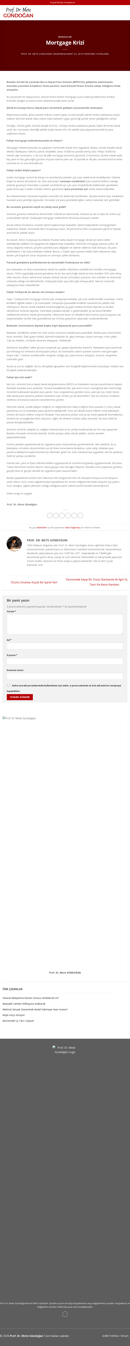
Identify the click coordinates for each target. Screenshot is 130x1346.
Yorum (11, 611)
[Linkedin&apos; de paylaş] (80, 515)
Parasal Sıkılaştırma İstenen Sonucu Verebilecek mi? (31, 998)
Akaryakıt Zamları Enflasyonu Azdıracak (24, 1003)
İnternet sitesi (15, 670)
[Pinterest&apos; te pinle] (74, 515)
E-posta (12, 655)
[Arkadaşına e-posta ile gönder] (68, 515)
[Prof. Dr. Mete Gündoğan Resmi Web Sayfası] (19, 12)
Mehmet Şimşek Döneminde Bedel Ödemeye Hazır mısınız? (35, 1009)
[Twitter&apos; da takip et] (78, 2)
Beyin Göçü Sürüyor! (14, 1015)
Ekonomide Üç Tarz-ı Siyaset (18, 1020)
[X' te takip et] (69, 976)
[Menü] (118, 12)
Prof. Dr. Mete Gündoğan (36, 53)
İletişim (125, 1335)
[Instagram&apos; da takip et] (65, 976)
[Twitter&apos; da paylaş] (62, 515)
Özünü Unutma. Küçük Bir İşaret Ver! (33, 582)
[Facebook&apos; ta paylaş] (56, 515)
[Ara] (126, 12)
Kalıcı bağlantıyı (72, 527)
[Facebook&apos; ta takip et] (61, 976)
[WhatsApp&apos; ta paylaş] (49, 515)
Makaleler (65, 36)
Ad (9, 639)
